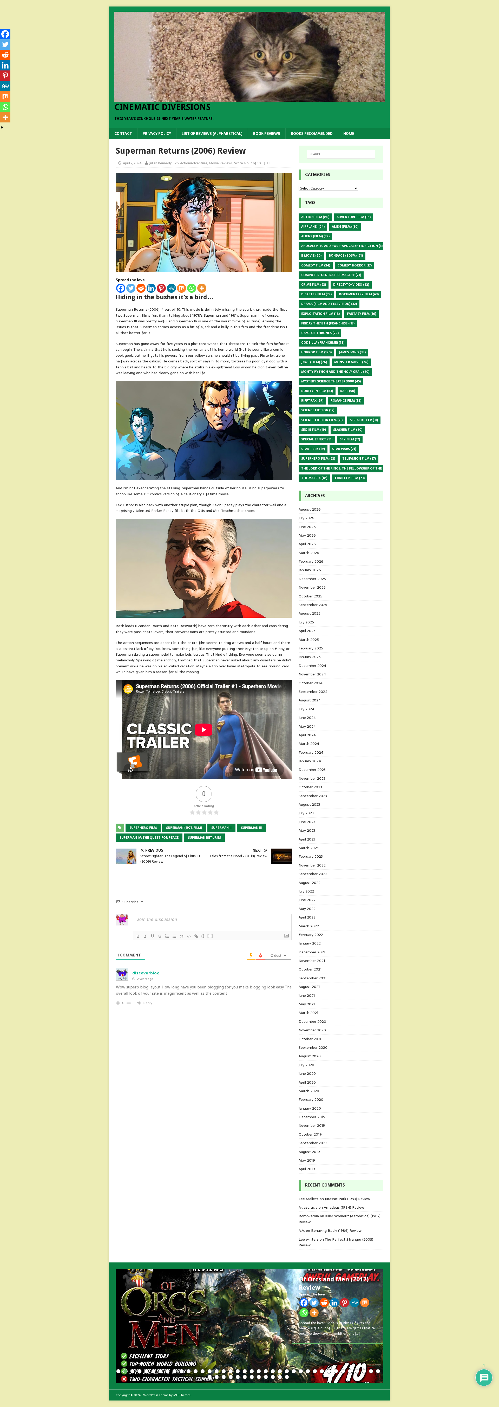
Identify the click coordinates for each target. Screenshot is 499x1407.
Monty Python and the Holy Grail (335, 371)
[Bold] (138, 936)
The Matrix (314, 478)
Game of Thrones (320, 333)
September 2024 (313, 691)
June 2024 (307, 717)
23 (273, 1371)
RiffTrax (312, 400)
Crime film (313, 284)
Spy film (350, 439)
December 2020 (312, 1021)
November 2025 (312, 587)
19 (244, 1371)
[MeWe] (171, 288)
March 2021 (308, 1012)
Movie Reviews (221, 163)
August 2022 (309, 882)
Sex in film (313, 429)
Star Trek (313, 449)
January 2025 (310, 657)
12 (195, 1371)
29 (315, 1371)
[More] (201, 288)
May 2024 (307, 726)
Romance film (346, 400)
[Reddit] (141, 288)
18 (237, 1371)
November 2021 (312, 960)
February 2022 (311, 934)
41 (223, 1377)
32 (336, 1371)
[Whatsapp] (191, 288)
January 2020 (310, 1108)
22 (266, 1371)
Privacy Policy (157, 133)
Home (348, 133)
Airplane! (313, 226)
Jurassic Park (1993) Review (347, 1199)
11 (188, 1371)
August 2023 (309, 804)
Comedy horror (354, 265)
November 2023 (312, 778)
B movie (311, 255)
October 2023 (310, 787)
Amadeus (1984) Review (344, 1207)
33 (343, 1371)
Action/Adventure (193, 163)
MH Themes (181, 1395)
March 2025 (309, 639)
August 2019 (309, 1152)
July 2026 (306, 518)
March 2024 (309, 743)
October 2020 (311, 1039)
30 (322, 1371)
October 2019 (310, 1134)
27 (301, 1371)
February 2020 (311, 1099)
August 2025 (309, 613)
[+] (210, 936)
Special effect (316, 439)
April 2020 (307, 1082)
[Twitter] (130, 288)
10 (181, 1371)
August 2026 (310, 509)
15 (216, 1371)
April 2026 (307, 544)
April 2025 (307, 631)
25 (287, 1371)
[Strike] (159, 936)
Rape (347, 391)
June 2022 (307, 900)
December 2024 (312, 665)
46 (259, 1377)
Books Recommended (312, 133)
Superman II (221, 827)
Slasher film (347, 429)
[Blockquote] (181, 936)
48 (273, 1377)
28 (308, 1371)
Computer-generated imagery (331, 275)
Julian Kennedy (160, 163)
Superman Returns (204, 837)
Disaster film (316, 294)
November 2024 (312, 674)
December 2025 (312, 579)
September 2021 (312, 978)
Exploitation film (320, 313)
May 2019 (307, 1160)
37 (371, 1371)
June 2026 (307, 527)
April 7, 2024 (132, 163)
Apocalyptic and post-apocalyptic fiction (342, 246)
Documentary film (359, 294)
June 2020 (307, 1073)
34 (350, 1371)
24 (280, 1371)
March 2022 (309, 926)
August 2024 (310, 700)
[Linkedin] (151, 288)
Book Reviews (266, 133)
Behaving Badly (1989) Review (336, 1230)
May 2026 (307, 535)
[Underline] (152, 936)
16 (223, 1371)
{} (203, 936)
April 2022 (307, 917)
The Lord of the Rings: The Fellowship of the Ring (348, 468)
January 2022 (310, 943)
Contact (123, 133)
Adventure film (354, 217)
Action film (315, 217)
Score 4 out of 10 (247, 163)
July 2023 (306, 813)
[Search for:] (341, 154)
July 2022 (306, 891)
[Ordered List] (167, 936)
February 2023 (311, 856)
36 (364, 1371)
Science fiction (317, 410)
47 (266, 1377)
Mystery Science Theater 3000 (331, 381)
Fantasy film (361, 313)
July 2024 (306, 709)
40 (216, 1377)
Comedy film (315, 265)
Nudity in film (317, 391)
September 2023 (313, 796)
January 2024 (310, 761)
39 (209, 1377)
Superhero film (143, 827)
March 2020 (309, 1091)
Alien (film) (345, 226)
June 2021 (307, 995)
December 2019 (312, 1117)
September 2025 (313, 605)
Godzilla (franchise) (322, 342)
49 (280, 1377)
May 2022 (307, 908)
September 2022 (313, 874)
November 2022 (312, 865)
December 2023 (312, 769)
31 (329, 1371)
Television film (359, 458)
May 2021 (307, 1004)
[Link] (196, 936)
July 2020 (306, 1065)
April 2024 (307, 735)
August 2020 (310, 1056)
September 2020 (313, 1047)
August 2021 (309, 986)
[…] (357, 1333)
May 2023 (307, 830)
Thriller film (349, 478)
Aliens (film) (315, 236)
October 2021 (310, 969)
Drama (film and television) (329, 304)
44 (244, 1377)
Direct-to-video (351, 284)
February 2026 (311, 561)
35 (357, 1371)
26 (294, 1371)
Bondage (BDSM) (346, 255)
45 (252, 1377)
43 (237, 1377)
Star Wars (344, 449)
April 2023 (307, 839)
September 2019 (313, 1143)
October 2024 (311, 683)
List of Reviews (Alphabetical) (212, 133)
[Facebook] (120, 288)
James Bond (352, 352)
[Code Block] (189, 936)
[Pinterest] (161, 288)
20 (252, 1371)
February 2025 (311, 648)
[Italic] (145, 936)
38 (378, 1371)
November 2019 (312, 1125)
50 (287, 1377)
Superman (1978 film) (184, 827)
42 (230, 1377)
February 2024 (311, 752)
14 (209, 1371)
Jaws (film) (314, 362)
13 (202, 1371)
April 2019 (307, 1169)
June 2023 (307, 822)
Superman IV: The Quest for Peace (149, 837)
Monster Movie (351, 362)
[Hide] (2, 127)
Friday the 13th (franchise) (327, 323)
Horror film (316, 352)
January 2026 (310, 570)
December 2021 (312, 952)
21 (259, 1371)
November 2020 (312, 1030)
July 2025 (306, 622)
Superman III (251, 827)
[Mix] (181, 288)
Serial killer (364, 420)
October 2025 (310, 596)
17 (230, 1371)
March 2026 (309, 553)
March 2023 (309, 848)
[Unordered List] (174, 936)
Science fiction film (322, 420)
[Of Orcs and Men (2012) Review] (249, 1326)
